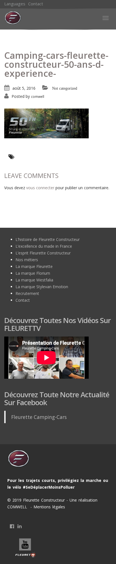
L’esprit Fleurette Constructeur (43, 253)
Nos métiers (26, 259)
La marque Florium (32, 273)
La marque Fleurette (34, 266)
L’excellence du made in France (43, 246)
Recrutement (27, 293)
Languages (14, 3)
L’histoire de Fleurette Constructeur (47, 239)
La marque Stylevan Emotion (41, 286)
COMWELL (18, 506)
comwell (37, 96)
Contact (35, 3)
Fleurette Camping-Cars (39, 417)
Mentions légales (48, 506)
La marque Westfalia (34, 280)
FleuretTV (26, 548)
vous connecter (40, 187)
